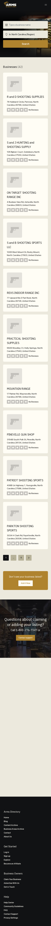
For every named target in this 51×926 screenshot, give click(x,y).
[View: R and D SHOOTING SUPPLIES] (14, 91)
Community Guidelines (13, 906)
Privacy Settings (11, 918)
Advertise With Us (11, 883)
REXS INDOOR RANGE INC (23, 293)
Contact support (25, 638)
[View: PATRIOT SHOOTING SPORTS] (14, 474)
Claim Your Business (12, 879)
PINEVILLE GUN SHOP (20, 434)
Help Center (9, 902)
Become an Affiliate (12, 864)
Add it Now (25, 583)
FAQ (5, 910)
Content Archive (11, 825)
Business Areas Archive (14, 829)
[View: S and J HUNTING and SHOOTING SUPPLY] (14, 137)
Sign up (7, 856)
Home (6, 817)
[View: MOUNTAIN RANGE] (14, 383)
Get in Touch (9, 887)
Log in (6, 852)
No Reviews (33, 110)
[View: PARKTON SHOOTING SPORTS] (14, 520)
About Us (8, 836)
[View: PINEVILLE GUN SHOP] (14, 429)
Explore (7, 860)
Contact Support (11, 914)
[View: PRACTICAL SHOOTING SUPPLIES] (14, 333)
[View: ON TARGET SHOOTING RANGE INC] (14, 187)
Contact (7, 833)
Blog (6, 821)
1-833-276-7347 (26, 630)
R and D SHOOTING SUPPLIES (25, 97)
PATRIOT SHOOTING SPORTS (25, 480)
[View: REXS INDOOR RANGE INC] (14, 287)
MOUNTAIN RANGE (18, 389)
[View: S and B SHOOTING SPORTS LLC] (14, 237)
